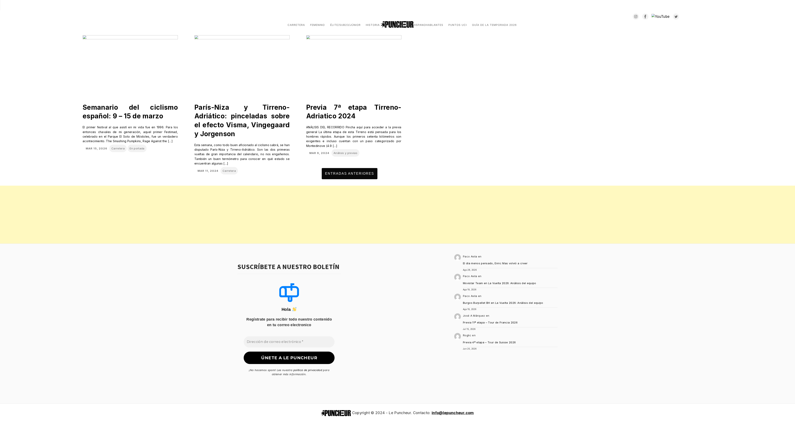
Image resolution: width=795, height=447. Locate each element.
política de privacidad (307, 370)
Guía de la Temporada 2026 (494, 24)
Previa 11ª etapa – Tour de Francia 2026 (490, 322)
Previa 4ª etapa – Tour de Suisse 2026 (489, 342)
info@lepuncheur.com (453, 413)
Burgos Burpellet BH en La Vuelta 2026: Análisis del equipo (503, 302)
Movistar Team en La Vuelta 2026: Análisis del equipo (499, 283)
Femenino (317, 24)
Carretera (296, 24)
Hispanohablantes (428, 24)
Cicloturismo (396, 24)
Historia (373, 24)
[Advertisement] (124, 215)
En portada (137, 148)
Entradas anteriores (349, 173)
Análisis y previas (345, 153)
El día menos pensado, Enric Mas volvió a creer (495, 263)
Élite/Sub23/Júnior (345, 24)
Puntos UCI (457, 24)
